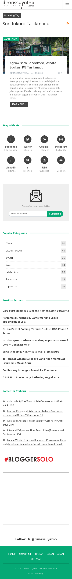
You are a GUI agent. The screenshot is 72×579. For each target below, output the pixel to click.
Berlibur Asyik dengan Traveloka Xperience (30, 370)
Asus (8, 265)
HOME (12, 554)
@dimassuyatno (44, 539)
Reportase (11, 279)
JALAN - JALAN (10, 38)
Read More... (19, 104)
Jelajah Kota (12, 272)
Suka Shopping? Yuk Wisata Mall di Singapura (31, 351)
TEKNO (39, 554)
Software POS (14, 430)
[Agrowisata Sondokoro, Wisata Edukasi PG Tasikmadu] (36, 55)
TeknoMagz (38, 573)
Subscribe (55, 213)
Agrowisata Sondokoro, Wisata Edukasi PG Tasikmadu (33, 65)
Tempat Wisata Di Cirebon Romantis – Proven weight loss (36, 440)
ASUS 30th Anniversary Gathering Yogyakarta (31, 377)
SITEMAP (36, 558)
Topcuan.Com (14, 411)
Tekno (9, 243)
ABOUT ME (25, 554)
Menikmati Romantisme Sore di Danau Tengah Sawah (35, 444)
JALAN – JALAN (55, 554)
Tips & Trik (11, 286)
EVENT (9, 257)
